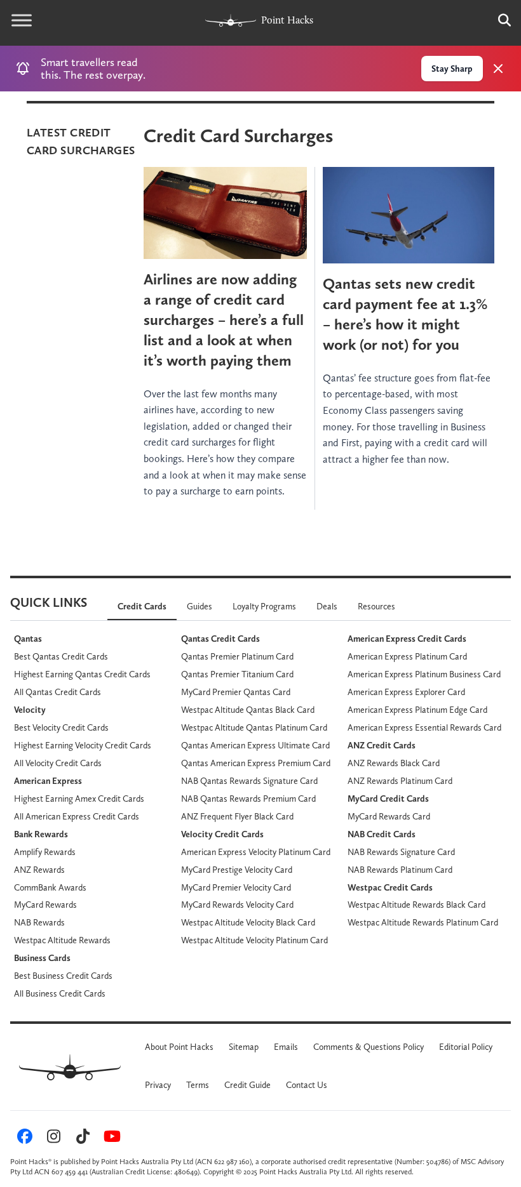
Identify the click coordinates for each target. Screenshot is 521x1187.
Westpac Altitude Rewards (62, 940)
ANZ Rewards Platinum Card (400, 781)
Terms (197, 1085)
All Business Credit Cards (59, 993)
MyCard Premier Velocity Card (236, 887)
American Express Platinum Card (407, 656)
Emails (286, 1047)
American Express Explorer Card (406, 692)
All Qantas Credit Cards (57, 692)
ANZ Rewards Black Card (394, 763)
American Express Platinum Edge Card (417, 710)
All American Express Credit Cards (76, 816)
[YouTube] (110, 1138)
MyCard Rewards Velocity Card (237, 904)
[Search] (498, 20)
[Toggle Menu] (21, 20)
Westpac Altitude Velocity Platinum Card (254, 940)
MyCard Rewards (45, 904)
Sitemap (244, 1047)
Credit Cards (142, 606)
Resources (376, 606)
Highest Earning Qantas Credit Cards (82, 674)
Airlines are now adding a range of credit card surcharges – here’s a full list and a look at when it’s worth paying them (224, 319)
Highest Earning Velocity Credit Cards (82, 745)
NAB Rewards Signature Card (401, 852)
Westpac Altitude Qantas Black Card (248, 710)
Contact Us (306, 1085)
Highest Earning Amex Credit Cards (79, 798)
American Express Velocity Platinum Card (255, 852)
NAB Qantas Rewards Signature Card (249, 781)
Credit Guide (247, 1085)
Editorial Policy (465, 1047)
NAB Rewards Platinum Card (400, 870)
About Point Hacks (179, 1047)
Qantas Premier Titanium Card (237, 674)
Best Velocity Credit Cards (61, 727)
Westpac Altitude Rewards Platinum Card (423, 922)
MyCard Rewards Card (389, 816)
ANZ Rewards (39, 870)
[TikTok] (81, 1138)
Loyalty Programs (264, 606)
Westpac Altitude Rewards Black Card (416, 904)
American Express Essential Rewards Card (424, 727)
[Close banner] (498, 68)
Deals (326, 606)
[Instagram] (52, 1138)
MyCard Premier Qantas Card (235, 692)
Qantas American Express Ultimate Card (255, 745)
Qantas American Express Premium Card (255, 763)
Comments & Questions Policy (368, 1047)
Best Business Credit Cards (63, 976)
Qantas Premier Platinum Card (237, 656)
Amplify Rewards (45, 852)
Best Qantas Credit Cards (61, 656)
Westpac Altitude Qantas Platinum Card (254, 727)
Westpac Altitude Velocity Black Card (248, 922)
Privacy (158, 1085)
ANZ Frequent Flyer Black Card (237, 816)
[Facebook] (22, 1138)
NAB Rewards (39, 922)
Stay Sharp (452, 68)
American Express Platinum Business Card (424, 674)
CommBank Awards (50, 887)
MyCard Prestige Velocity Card (236, 870)
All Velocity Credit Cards (58, 763)
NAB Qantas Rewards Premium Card (248, 798)
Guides (199, 606)
